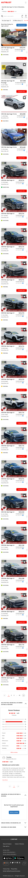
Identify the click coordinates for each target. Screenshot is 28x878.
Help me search (21, 25)
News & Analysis (7, 844)
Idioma (6, 863)
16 (19, 695)
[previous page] (4, 695)
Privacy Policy (14, 869)
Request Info (21, 58)
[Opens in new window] (7, 858)
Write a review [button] (14, 812)
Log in (25, 863)
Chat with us (6, 846)
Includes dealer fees (21, 115)
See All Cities (6, 850)
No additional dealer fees (20, 49)
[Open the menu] (25, 2)
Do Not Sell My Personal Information (11, 871)
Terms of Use (6, 869)
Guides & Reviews (19, 844)
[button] (22, 16)
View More (5, 780)
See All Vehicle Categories (10, 854)
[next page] (23, 695)
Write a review (14, 752)
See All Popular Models (9, 852)
